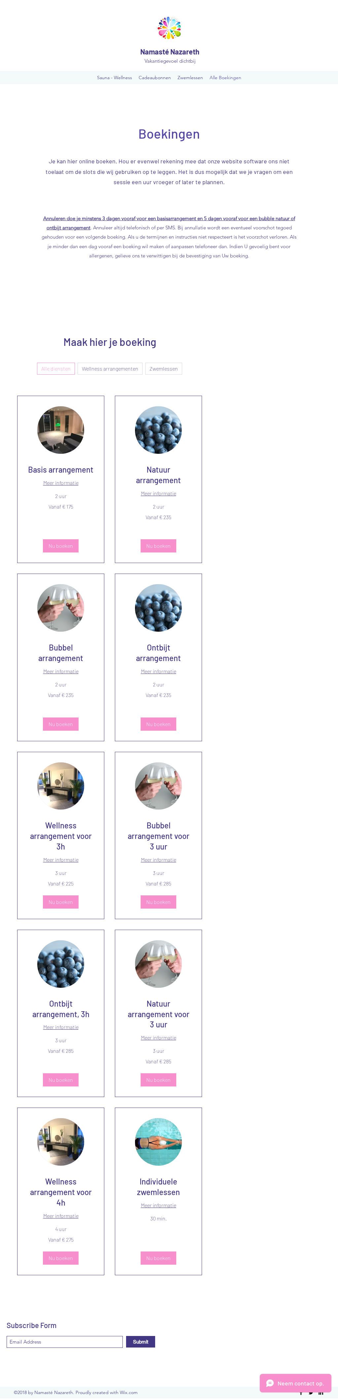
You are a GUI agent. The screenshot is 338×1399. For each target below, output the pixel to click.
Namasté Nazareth (169, 51)
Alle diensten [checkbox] (56, 368)
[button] (61, 545)
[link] (61, 469)
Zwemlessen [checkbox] (164, 368)
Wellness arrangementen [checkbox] (110, 368)
